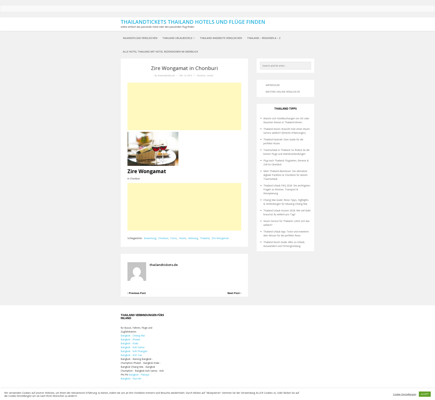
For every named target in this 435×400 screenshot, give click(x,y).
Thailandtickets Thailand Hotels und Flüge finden (193, 21)
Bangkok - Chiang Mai (133, 335)
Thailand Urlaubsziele (177, 38)
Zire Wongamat (220, 238)
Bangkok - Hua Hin (131, 378)
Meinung (193, 238)
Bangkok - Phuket (130, 339)
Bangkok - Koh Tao (131, 355)
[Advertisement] (184, 106)
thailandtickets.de (166, 75)
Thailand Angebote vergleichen (221, 38)
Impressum (273, 85)
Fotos (173, 238)
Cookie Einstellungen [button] (404, 394)
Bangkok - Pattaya (139, 374)
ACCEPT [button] (425, 394)
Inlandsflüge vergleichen (140, 38)
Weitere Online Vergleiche (283, 91)
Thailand (204, 238)
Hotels (210, 75)
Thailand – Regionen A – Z (264, 38)
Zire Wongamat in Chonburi (184, 68)
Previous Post (137, 293)
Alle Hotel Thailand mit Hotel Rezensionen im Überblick (160, 51)
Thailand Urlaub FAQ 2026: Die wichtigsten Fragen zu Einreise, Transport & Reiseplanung (286, 189)
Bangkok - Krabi (129, 343)
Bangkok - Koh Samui (132, 347)
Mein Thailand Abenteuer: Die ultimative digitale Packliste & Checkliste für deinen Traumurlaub (285, 174)
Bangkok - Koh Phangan (134, 351)
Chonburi (201, 75)
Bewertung (150, 238)
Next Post (234, 293)
